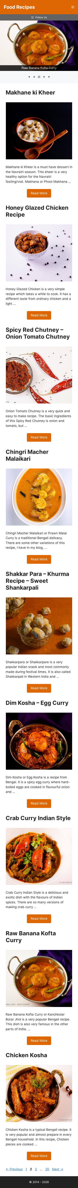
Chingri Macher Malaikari (27, 455)
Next (57, 1169)
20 (47, 1169)
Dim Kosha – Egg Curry (37, 702)
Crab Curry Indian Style (38, 818)
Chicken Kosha (26, 1055)
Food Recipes (19, 7)
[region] (39, 52)
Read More (39, 193)
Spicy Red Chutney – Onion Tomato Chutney (38, 333)
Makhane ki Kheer (30, 92)
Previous (14, 1169)
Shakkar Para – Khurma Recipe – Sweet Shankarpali (37, 580)
